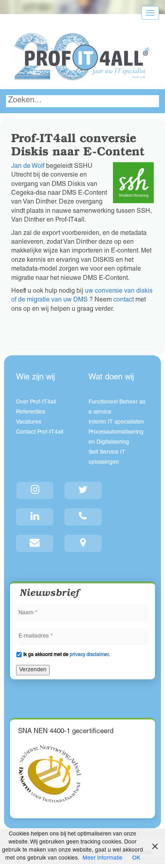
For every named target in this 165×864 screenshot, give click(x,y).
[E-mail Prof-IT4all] (35, 543)
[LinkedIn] (35, 517)
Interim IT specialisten (116, 422)
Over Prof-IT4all (36, 402)
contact (123, 300)
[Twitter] (83, 490)
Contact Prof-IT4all (39, 432)
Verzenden (32, 670)
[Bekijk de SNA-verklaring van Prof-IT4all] (50, 773)
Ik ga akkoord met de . (66, 654)
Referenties (30, 412)
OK (136, 858)
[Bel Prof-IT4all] (83, 517)
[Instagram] (35, 490)
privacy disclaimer (89, 654)
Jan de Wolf (27, 166)
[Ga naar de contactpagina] (83, 543)
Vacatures (28, 422)
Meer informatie (102, 858)
